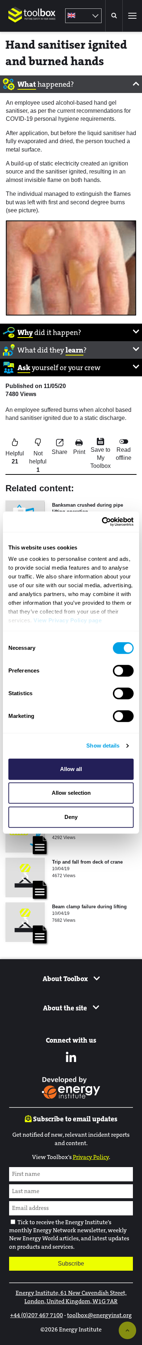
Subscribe (71, 1263)
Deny (71, 817)
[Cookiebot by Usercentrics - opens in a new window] (102, 521)
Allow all (71, 769)
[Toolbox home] (32, 27)
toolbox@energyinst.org (99, 1315)
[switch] (123, 671)
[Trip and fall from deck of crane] (25, 877)
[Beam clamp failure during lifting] (25, 922)
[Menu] (132, 15)
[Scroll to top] (127, 1330)
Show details (102, 745)
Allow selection (71, 793)
